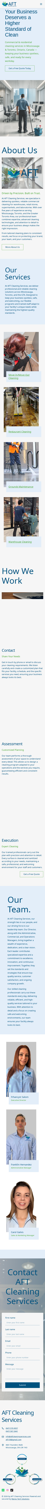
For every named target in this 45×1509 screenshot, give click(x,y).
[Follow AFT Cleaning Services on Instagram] (7, 1490)
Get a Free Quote (32, 874)
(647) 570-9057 (12, 1428)
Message (9, 1364)
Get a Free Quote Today (20, 68)
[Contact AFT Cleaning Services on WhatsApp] (3, 1490)
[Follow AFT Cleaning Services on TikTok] (11, 1490)
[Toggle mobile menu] (41, 4)
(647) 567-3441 (12, 1431)
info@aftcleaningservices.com (18, 1436)
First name (10, 1317)
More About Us (12, 247)
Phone (8, 1352)
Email (7, 1341)
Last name (10, 1329)
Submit (22, 1385)
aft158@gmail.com (13, 1439)
